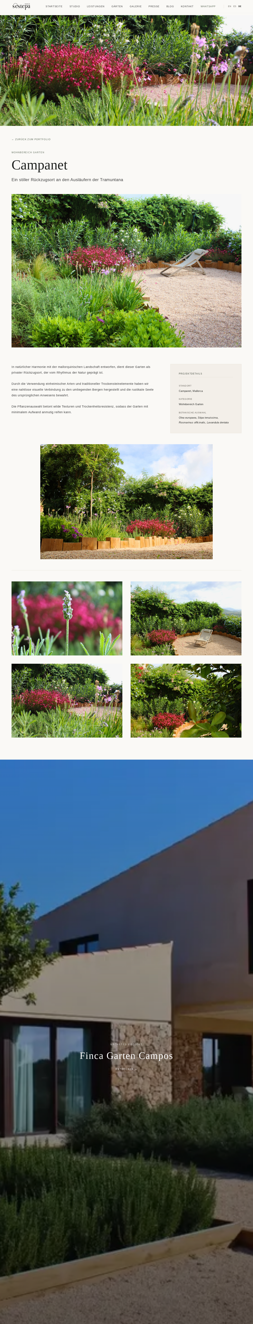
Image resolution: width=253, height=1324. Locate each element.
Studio (75, 6)
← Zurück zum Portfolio (31, 139)
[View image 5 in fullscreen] (67, 701)
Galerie (136, 6)
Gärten (117, 6)
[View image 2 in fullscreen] (126, 501)
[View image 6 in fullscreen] (186, 701)
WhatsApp (208, 6)
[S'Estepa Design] (21, 6)
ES (234, 6)
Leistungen (96, 6)
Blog (170, 6)
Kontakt (187, 6)
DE (239, 6)
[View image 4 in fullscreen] (186, 618)
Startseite (54, 6)
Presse (154, 6)
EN (229, 6)
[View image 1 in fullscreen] (126, 270)
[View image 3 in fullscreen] (67, 618)
